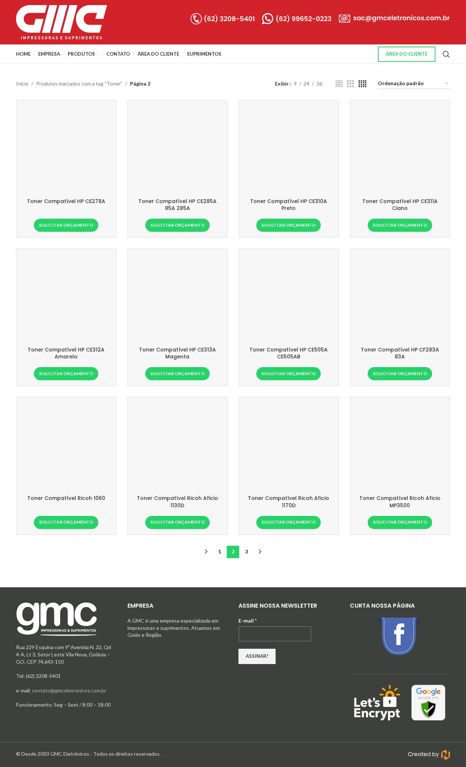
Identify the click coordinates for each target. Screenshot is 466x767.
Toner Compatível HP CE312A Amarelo (66, 353)
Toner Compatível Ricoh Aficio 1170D (288, 501)
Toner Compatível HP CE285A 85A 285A (177, 205)
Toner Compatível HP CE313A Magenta (177, 353)
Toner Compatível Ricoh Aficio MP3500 (400, 501)
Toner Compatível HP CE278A (66, 201)
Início (22, 83)
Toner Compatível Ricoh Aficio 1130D (177, 501)
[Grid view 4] (362, 83)
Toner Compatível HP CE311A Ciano (400, 205)
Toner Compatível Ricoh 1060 (66, 498)
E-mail (247, 620)
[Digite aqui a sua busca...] (446, 54)
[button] (66, 225)
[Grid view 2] (339, 83)
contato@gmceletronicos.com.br (69, 690)
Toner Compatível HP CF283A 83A (400, 353)
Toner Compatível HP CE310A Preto (288, 205)
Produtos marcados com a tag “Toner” (79, 83)
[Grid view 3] (350, 83)
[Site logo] (61, 22)
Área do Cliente (406, 54)
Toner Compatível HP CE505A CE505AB (288, 353)
